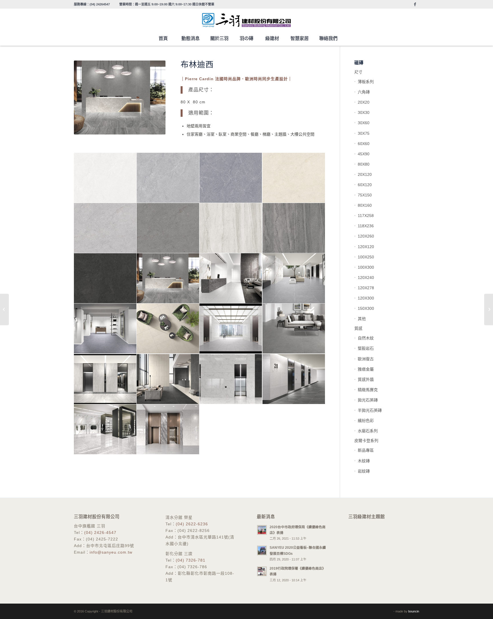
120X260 (366, 236)
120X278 (366, 288)
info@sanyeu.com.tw (111, 552)
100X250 (366, 257)
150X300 (366, 308)
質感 (358, 328)
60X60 (363, 143)
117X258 (366, 215)
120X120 (366, 246)
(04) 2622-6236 (192, 524)
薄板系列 (366, 81)
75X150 (365, 195)
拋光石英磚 (368, 400)
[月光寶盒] (4, 309)
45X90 (363, 154)
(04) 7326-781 (190, 560)
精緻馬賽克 (368, 389)
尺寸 (358, 72)
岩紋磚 (364, 471)
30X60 (363, 122)
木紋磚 (364, 461)
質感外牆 (366, 379)
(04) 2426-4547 (100, 532)
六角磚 (364, 92)
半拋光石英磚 (370, 410)
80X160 (365, 205)
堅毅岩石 (366, 348)
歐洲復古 (366, 359)
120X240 (366, 277)
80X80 (363, 164)
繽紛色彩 (366, 420)
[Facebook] (415, 4)
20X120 (365, 174)
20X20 (363, 102)
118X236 (366, 226)
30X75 (363, 133)
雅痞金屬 (366, 369)
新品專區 (366, 450)
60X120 (365, 184)
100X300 (366, 267)
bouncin (413, 611)
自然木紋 (366, 338)
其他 (362, 318)
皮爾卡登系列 (366, 440)
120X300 (366, 298)
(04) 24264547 (100, 4)
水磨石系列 (368, 431)
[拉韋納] (488, 309)
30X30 (363, 112)
